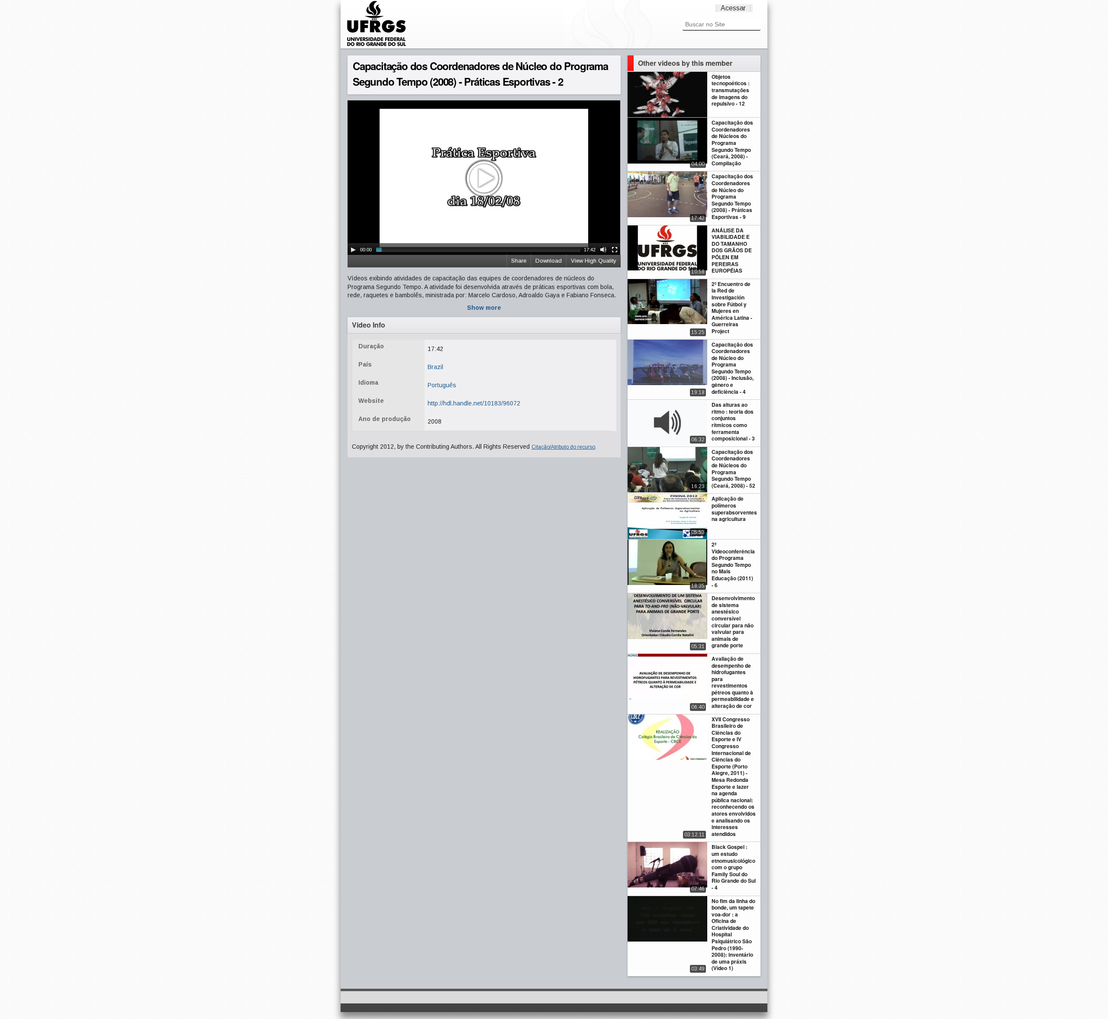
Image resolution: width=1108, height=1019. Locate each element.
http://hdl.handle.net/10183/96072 (474, 403)
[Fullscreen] (614, 249)
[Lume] (376, 45)
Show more (484, 307)
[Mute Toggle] (603, 249)
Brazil (435, 366)
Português (442, 385)
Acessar (733, 8)
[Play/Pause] (353, 249)
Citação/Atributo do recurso (563, 447)
